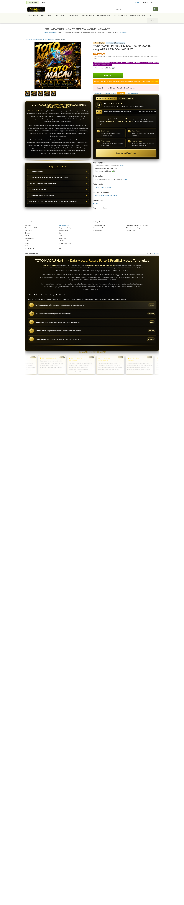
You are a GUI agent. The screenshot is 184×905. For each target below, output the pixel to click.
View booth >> (124, 32)
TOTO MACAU (33, 16)
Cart (152, 2)
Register (145, 2)
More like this (133, 93)
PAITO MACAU (73, 16)
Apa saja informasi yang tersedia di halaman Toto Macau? (49, 177)
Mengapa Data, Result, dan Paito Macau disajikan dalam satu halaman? (54, 201)
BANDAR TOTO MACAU (138, 16)
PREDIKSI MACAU (88, 16)
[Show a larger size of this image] (27, 94)
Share (122, 93)
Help (43, 2)
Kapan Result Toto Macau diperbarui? (42, 195)
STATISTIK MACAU (120, 16)
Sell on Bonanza (32, 2)
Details (122, 166)
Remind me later (110, 93)
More (151, 16)
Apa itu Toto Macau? (36, 171)
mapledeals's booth (51, 32)
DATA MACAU (60, 16)
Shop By (151, 21)
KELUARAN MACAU (103, 16)
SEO (148, 253)
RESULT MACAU (46, 16)
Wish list (98, 93)
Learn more (154, 81)
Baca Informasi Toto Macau (126, 153)
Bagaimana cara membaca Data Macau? (42, 183)
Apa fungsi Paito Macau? (37, 189)
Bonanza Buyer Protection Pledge (106, 195)
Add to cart (108, 75)
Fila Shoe (96, 203)
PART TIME (155, 253)
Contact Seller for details (103, 187)
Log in (137, 2)
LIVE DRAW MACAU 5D (48, 39)
